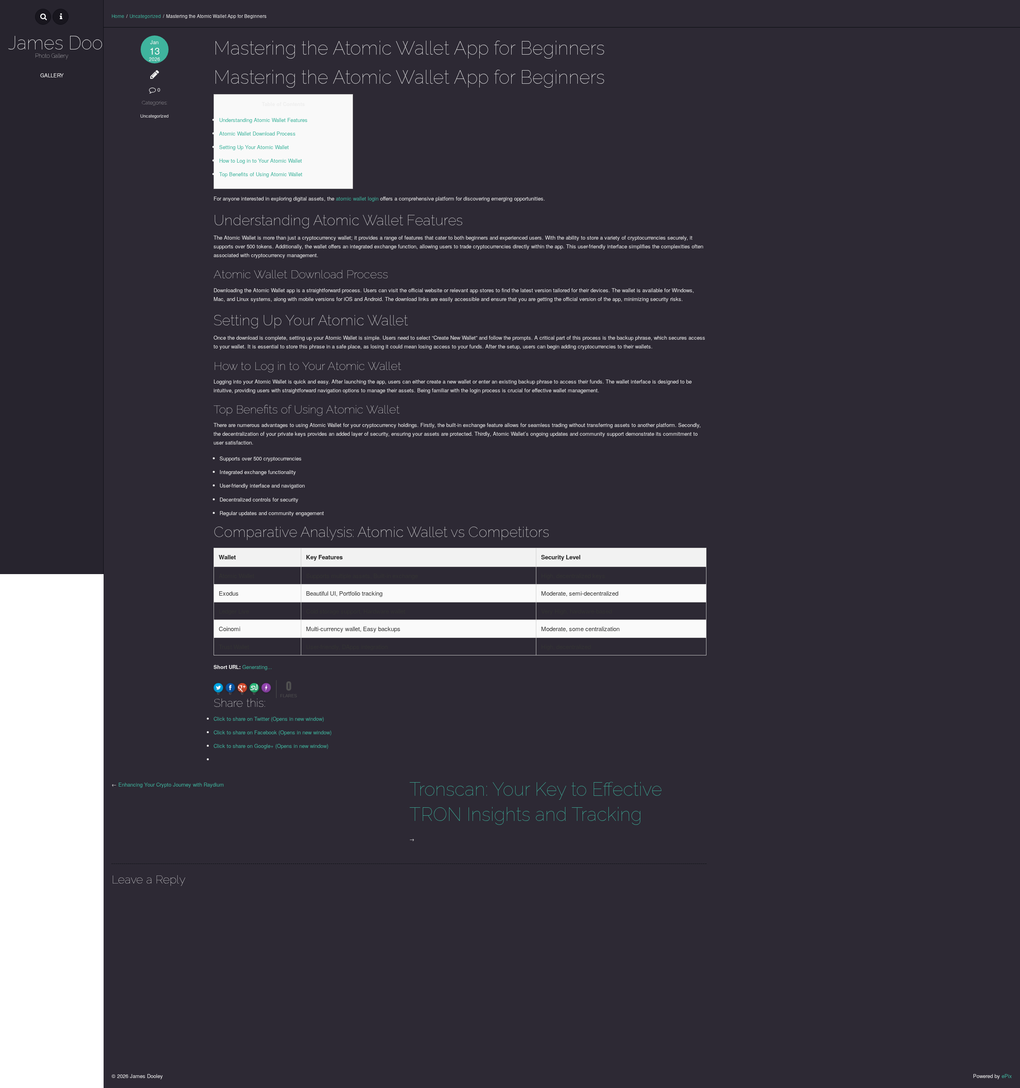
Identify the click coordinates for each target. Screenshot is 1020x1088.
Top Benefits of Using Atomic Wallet (260, 174)
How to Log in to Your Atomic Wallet (260, 160)
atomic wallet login (357, 198)
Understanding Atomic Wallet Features (263, 120)
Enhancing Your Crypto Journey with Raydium (171, 784)
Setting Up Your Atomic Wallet (254, 147)
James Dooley (52, 42)
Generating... (257, 667)
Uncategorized (145, 16)
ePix (1007, 1076)
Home (118, 16)
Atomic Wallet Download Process (257, 133)
